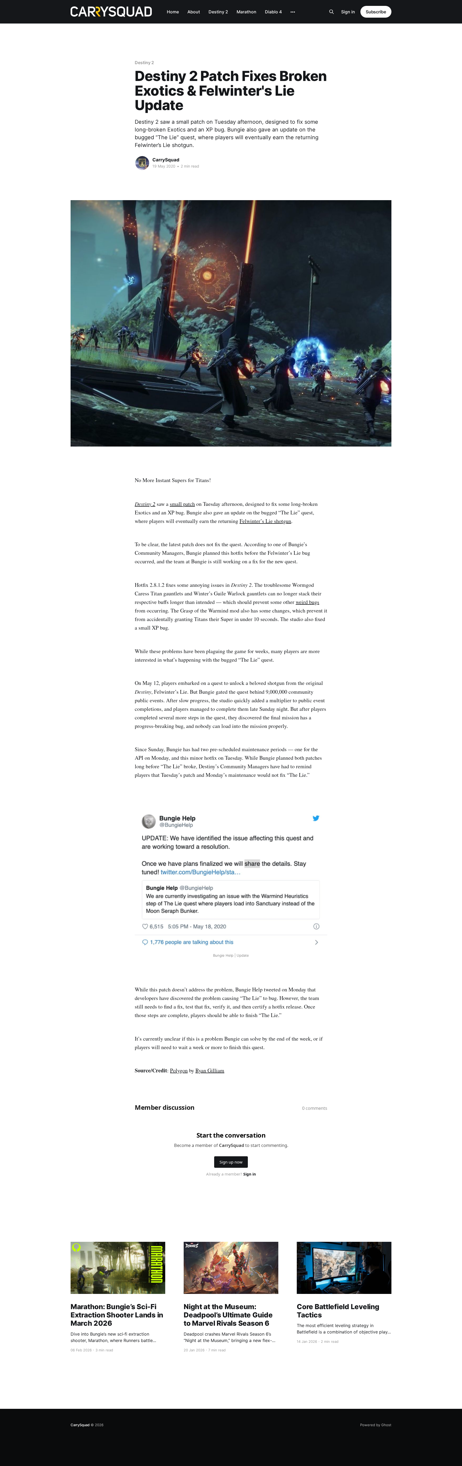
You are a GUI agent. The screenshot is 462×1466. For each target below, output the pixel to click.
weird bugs (307, 602)
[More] (293, 12)
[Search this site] (331, 11)
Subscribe (376, 11)
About (193, 11)
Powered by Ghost (375, 1425)
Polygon (179, 1070)
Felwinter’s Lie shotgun (265, 521)
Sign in (348, 11)
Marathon (246, 11)
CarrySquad (165, 159)
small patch (182, 503)
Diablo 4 (273, 11)
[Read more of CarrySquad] (142, 163)
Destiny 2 (218, 11)
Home (173, 11)
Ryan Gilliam (209, 1070)
